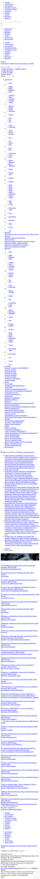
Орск (24, 513)
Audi (10, 83)
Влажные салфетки (11, 399)
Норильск (25, 510)
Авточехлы (8, 29)
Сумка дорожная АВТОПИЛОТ (15, 431)
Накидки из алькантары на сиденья (16, 245)
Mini (10, 164)
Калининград (33, 480)
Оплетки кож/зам (10, 371)
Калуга (7, 482)
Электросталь (9, 543)
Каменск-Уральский (16, 482)
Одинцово (14, 512)
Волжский (31, 466)
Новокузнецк (19, 505)
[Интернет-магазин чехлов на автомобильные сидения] (20, 64)
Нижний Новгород (31, 503)
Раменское (15, 520)
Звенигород (9, 478)
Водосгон (8, 401)
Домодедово (9, 475)
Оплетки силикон (10, 377)
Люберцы (16, 494)
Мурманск (32, 496)
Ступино (17, 531)
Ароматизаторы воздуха (13, 394)
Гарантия (8, 11)
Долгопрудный (26, 473)
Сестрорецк (26, 526)
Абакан (12, 455)
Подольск (27, 517)
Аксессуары (9, 37)
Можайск (25, 496)
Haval (10, 130)
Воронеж (23, 468)
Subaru (11, 195)
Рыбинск (14, 522)
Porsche (11, 326)
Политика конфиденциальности (11, 809)
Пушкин (19, 519)
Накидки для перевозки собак (14, 412)
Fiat (10, 120)
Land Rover (12, 153)
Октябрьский (22, 512)
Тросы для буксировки (12, 436)
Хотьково (26, 538)
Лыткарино (9, 494)
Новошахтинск (31, 508)
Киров (18, 484)
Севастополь (14, 524)
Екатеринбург (9, 476)
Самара (30, 522)
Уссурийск (27, 536)
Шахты (7, 542)
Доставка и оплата (11, 9)
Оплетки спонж (10, 380)
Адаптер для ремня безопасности (16, 389)
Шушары (13, 542)
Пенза (7, 515)
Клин (31, 484)
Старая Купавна (18, 529)
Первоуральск (14, 515)
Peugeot (11, 178)
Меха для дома (9, 239)
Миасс (20, 496)
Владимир (8, 466)
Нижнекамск (20, 503)
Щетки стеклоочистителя (13, 443)
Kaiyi (10, 148)
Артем (27, 457)
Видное (14, 464)
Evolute (11, 115)
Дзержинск (22, 471)
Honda (11, 132)
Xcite (10, 213)
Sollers (11, 192)
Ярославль (21, 545)
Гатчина (16, 469)
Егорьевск (28, 475)
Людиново (23, 494)
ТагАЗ (11, 227)
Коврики (7, 32)
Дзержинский (30, 471)
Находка (24, 499)
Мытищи (13, 498)
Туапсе (34, 533)
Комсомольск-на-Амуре (13, 487)
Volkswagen (12, 208)
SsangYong (12, 194)
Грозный (15, 471)
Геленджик (8, 471)
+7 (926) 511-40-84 (20, 69)
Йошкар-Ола (19, 480)
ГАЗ (10, 357)
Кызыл (7, 492)
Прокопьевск (35, 517)
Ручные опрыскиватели (12, 429)
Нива (10, 224)
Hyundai (11, 134)
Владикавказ (30, 464)
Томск (29, 533)
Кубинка (24, 491)
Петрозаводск (34, 515)
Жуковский (29, 476)
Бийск (31, 461)
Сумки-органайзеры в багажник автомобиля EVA (21, 433)
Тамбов (14, 533)
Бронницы (23, 462)
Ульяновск (20, 536)
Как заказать (9, 6)
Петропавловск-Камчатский (14, 517)
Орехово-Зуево (16, 513)
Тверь (19, 533)
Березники (25, 461)
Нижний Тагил (10, 505)
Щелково (19, 542)
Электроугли (18, 543)
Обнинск (8, 512)
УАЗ (10, 231)
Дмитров (18, 473)
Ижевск (35, 478)
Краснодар (25, 489)
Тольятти (24, 533)
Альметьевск (19, 455)
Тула (6, 535)
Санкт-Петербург (28, 452)
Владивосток (21, 464)
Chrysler (11, 100)
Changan (11, 95)
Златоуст (16, 478)
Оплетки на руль (10, 414)
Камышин (26, 482)
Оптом (7, 15)
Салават (25, 522)
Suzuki (11, 197)
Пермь (21, 515)
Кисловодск (24, 484)
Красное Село (34, 489)
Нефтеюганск (17, 501)
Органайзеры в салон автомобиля (16, 415)
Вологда (7, 468)
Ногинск (18, 510)
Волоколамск (15, 468)
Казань (26, 480)
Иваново (22, 478)
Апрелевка (8, 457)
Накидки (8, 30)
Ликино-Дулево (15, 492)
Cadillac (11, 262)
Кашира (33, 482)
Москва (19, 452)
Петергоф (26, 515)
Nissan (11, 169)
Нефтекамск (9, 501)
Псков (14, 519)
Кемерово (8, 484)
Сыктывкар (35, 531)
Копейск (24, 487)
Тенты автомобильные (12, 435)
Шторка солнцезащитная (13, 445)
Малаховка (28, 545)
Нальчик (8, 499)
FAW (10, 118)
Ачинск (15, 459)
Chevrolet (12, 99)
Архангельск (33, 457)
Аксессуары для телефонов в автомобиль (18, 391)
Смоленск (8, 527)
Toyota (11, 204)
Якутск (14, 545)
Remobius (35, 868)
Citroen (11, 102)
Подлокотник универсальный (14, 421)
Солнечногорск (17, 527)
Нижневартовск (10, 503)
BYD (10, 92)
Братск (16, 462)
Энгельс (31, 543)
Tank (10, 201)
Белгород (13, 461)
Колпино (14, 485)
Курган (29, 491)
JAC (10, 141)
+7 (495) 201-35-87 (7, 69)
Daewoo (11, 106)
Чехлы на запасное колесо (13, 440)
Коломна (8, 485)
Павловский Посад (32, 513)
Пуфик (7, 426)
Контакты (8, 16)
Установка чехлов (10, 8)
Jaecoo (11, 143)
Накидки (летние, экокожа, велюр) (16, 243)
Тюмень (7, 536)
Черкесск (23, 540)
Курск (34, 491)
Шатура (36, 540)
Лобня (28, 492)
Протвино (8, 519)
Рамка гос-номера (10, 428)
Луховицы (34, 492)
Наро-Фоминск (16, 499)
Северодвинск (24, 524)
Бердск (19, 461)
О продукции (9, 4)
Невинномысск (32, 499)
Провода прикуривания (12, 424)
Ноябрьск (31, 510)
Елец (16, 476)
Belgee (11, 86)
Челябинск (8, 540)
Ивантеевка (29, 478)
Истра (13, 480)
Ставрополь (9, 529)
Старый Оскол (28, 529)
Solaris (11, 190)
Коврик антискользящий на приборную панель (20, 406)
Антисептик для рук (11, 392)
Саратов (7, 524)
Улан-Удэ (13, 536)
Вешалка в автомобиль (12, 398)
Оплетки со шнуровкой (12, 378)
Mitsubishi (12, 166)
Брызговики (9, 396)
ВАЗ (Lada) (12, 217)
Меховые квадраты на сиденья (15, 238)
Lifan (10, 157)
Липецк (23, 492)
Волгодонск (23, 466)
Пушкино (25, 519)
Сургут (22, 531)
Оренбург (8, 513)
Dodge (11, 109)
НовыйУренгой (10, 510)
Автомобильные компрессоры (15, 385)
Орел (33, 512)
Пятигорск (8, 520)
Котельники (9, 489)
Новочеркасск (21, 508)
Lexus (10, 155)
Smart (10, 188)
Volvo (10, 209)
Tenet (10, 202)
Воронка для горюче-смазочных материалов (19, 403)
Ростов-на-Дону (29, 520)
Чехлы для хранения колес (13, 438)
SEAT (10, 185)
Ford (10, 122)
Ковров (35, 484)
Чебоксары (33, 538)
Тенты (7, 36)
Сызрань (28, 531)
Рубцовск (8, 522)
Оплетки (7, 34)
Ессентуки (21, 476)
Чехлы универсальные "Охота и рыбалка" (18, 442)
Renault (11, 181)
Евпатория (21, 475)
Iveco (10, 137)
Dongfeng (12, 111)
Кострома (36, 487)
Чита (32, 540)
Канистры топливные (12, 405)
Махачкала (14, 496)
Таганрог (8, 533)
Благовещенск (9, 462)
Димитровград (10, 473)
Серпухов (18, 526)
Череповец (16, 540)
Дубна (15, 475)
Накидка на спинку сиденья (14, 410)
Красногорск (17, 489)
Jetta (10, 144)
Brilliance (11, 90)
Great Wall (12, 127)
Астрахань (8, 459)
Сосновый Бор (27, 527)
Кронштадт (17, 491)
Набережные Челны (23, 498)
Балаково (21, 459)
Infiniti (11, 296)
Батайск (7, 461)
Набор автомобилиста (12, 408)
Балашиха (27, 459)
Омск (29, 512)
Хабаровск (14, 538)
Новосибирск (29, 506)
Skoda (10, 187)
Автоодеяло (9, 387)
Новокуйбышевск (30, 505)
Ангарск (31, 455)
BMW (10, 88)
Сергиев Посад (10, 526)
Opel (10, 174)
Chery (10, 97)
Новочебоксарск (10, 508)
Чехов (28, 540)
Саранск (36, 522)
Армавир (21, 457)
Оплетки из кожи (10, 370)
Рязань (20, 522)
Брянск (7, 455)
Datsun (11, 107)
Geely (10, 125)
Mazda (11, 160)
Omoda (11, 173)
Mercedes (11, 162)
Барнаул (33, 459)
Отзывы (7, 13)
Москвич (12, 220)
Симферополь (34, 526)
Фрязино (8, 538)
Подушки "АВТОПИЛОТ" (14, 422)
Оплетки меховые (11, 375)
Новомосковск (10, 506)
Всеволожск (9, 469)
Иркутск (8, 480)
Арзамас (15, 457)
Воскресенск (30, 468)
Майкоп (7, 496)
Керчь (13, 484)
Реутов (21, 520)
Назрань (32, 498)
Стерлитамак (9, 531)
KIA (10, 150)
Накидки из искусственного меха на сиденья (19, 241)
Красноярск (9, 491)
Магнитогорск (31, 494)
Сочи (34, 527)
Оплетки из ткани (11, 373)
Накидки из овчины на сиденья (15, 246)
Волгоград (15, 466)
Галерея (7, 2)
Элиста (25, 543)
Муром (7, 498)
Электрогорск (27, 542)
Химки (20, 538)
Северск (32, 524)
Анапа (26, 455)
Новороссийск (20, 506)
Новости (7, 18)
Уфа (32, 536)
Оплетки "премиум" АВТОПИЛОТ (16, 368)
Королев (30, 487)
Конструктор (9, 39)
